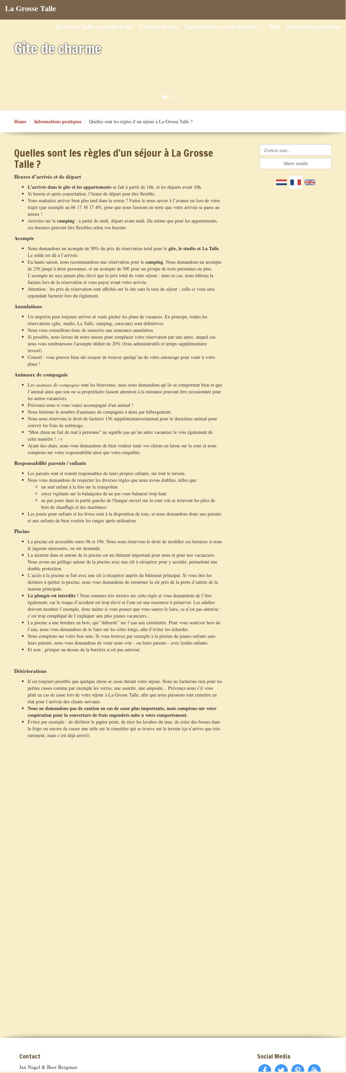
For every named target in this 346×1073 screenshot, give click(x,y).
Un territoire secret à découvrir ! (223, 26)
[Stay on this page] (295, 182)
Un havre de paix (159, 26)
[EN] (309, 182)
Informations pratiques (314, 26)
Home (20, 121)
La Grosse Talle (30, 8)
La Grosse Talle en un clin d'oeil (94, 26)
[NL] (281, 182)
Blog (274, 26)
